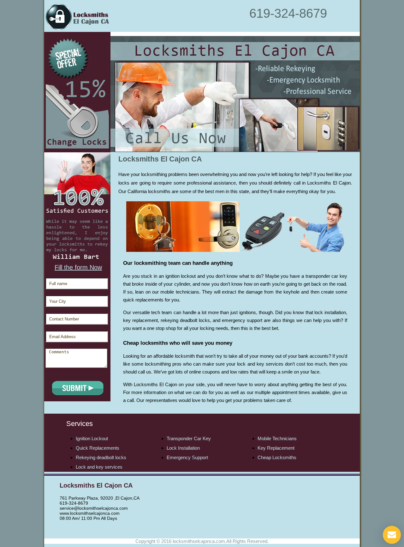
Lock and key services (99, 467)
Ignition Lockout (92, 438)
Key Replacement (276, 448)
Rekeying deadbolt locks (101, 457)
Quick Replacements (97, 448)
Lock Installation (183, 448)
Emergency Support (187, 457)
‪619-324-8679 (288, 13)
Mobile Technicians (277, 438)
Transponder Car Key (189, 438)
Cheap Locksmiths (277, 457)
